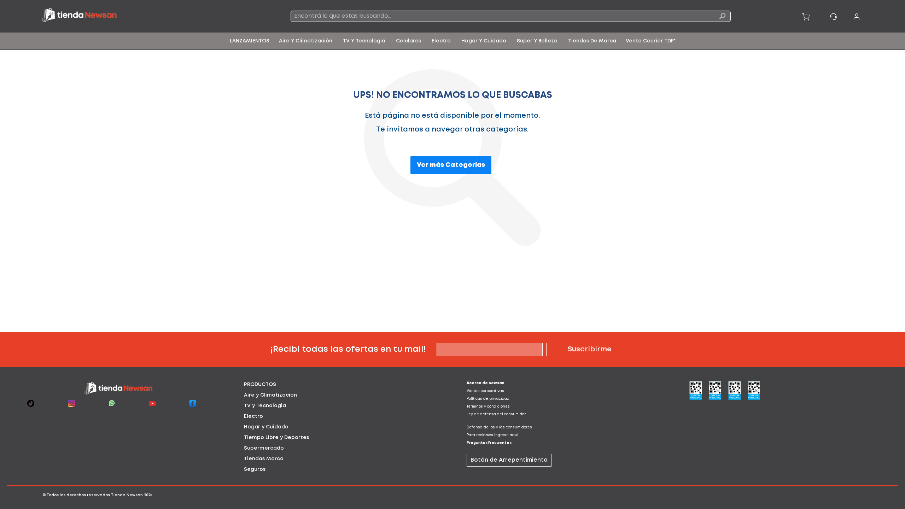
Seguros (254, 469)
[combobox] (511, 16)
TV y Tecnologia (265, 406)
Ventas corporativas (485, 391)
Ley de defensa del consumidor (496, 414)
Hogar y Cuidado (266, 427)
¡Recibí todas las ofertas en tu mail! (348, 349)
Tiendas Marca (264, 459)
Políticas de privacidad (488, 398)
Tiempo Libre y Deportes (276, 437)
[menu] (452, 41)
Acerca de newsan (485, 383)
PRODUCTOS (260, 384)
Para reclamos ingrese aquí (492, 435)
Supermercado (264, 448)
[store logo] (129, 16)
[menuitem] (250, 41)
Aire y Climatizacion (270, 395)
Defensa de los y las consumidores (499, 427)
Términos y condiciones (488, 406)
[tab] (341, 384)
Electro (253, 416)
